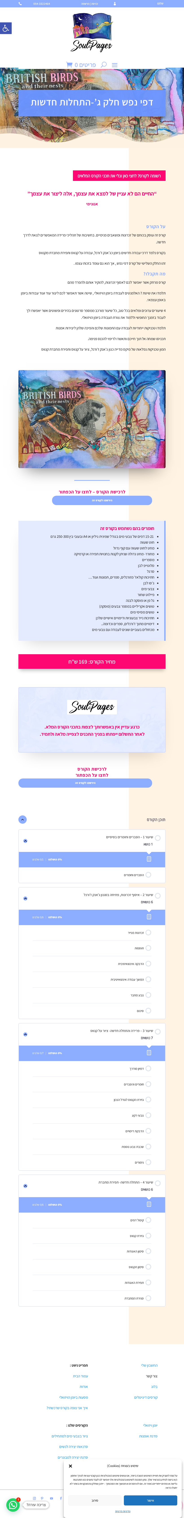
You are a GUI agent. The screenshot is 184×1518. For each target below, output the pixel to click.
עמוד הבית (80, 1376)
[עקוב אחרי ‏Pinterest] (42, 1498)
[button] (6, 28)
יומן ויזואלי (150, 1425)
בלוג (154, 1386)
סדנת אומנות (148, 1436)
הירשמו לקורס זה (102, 500)
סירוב (95, 1500)
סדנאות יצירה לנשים (73, 1446)
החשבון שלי (149, 1365)
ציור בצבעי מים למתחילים (70, 1436)
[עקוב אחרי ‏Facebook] (61, 1498)
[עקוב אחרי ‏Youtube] (52, 1498)
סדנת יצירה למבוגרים (73, 1457)
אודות (84, 1386)
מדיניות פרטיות (122, 1511)
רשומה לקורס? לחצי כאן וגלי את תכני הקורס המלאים (119, 175)
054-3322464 (41, 4)
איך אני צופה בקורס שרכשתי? (67, 1407)
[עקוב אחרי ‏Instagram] (34, 1498)
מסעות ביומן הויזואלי (73, 1397)
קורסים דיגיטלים (146, 1397)
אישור (150, 1500)
